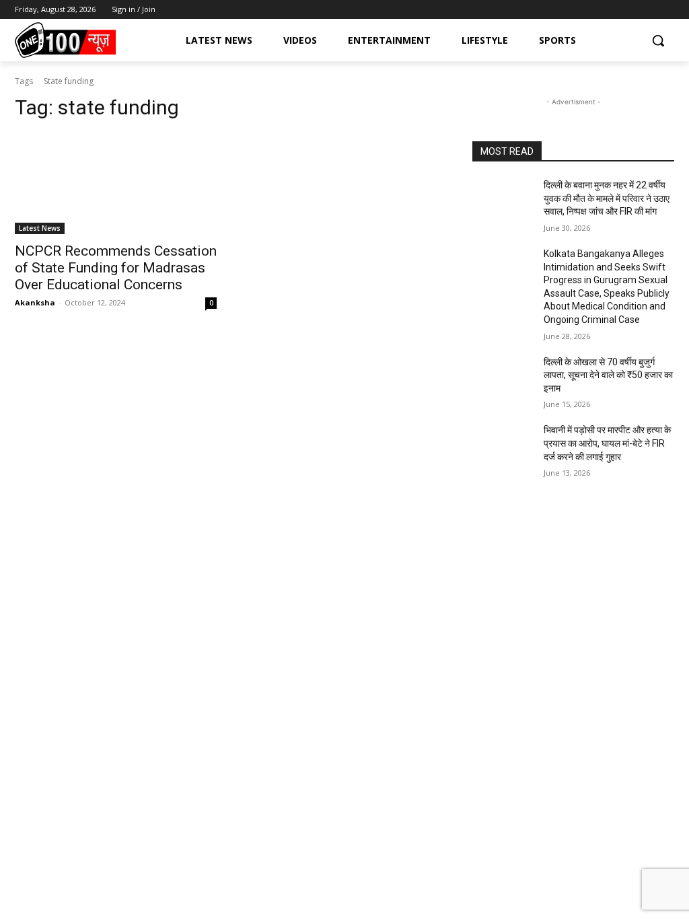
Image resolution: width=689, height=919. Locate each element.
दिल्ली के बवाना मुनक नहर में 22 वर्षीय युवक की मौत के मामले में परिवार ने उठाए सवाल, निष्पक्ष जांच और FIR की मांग (606, 198)
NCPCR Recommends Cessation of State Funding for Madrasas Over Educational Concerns (116, 268)
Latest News (40, 228)
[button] (658, 40)
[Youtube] (666, 9)
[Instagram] (629, 9)
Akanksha (35, 302)
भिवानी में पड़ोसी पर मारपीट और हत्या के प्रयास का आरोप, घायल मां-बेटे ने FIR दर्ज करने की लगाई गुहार (607, 443)
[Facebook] (610, 9)
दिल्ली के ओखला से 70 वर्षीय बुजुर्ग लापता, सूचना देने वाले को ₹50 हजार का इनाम (608, 375)
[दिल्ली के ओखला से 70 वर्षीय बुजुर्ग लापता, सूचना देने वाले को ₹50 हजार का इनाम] (502, 377)
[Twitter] (647, 9)
